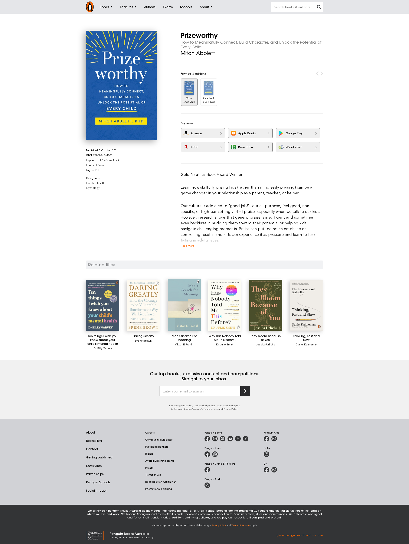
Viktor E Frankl (184, 344)
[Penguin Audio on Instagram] (207, 485)
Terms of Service (240, 525)
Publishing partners (156, 446)
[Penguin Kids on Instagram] (274, 438)
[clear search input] (319, 7)
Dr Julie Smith (224, 344)
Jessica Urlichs (265, 344)
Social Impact (96, 490)
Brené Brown (143, 340)
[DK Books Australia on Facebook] (266, 469)
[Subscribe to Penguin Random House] (245, 391)
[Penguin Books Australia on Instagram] (215, 438)
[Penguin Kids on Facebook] (266, 438)
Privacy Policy (230, 409)
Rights (149, 453)
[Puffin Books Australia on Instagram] (266, 454)
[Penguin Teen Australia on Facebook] (207, 454)
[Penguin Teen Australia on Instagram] (215, 454)
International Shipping (158, 489)
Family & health (95, 183)
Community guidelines (159, 439)
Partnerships (95, 474)
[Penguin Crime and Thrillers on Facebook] (207, 469)
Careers (150, 432)
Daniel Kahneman (306, 344)
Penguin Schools (98, 482)
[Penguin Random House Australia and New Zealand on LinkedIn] (238, 438)
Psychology (92, 188)
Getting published (99, 457)
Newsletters (94, 466)
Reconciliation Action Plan (160, 482)
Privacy (149, 468)
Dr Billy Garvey (103, 348)
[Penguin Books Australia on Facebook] (207, 438)
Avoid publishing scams (159, 460)
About (90, 432)
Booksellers (94, 441)
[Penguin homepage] (90, 6)
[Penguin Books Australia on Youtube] (230, 438)
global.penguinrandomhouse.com (300, 535)
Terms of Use (210, 409)
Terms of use (153, 475)
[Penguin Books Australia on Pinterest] (222, 438)
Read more (187, 245)
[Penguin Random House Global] (98, 535)
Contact (92, 449)
